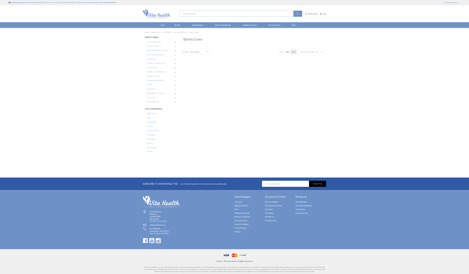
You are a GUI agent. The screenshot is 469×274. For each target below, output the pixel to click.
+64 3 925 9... (165, 231)
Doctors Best (152, 148)
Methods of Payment (242, 213)
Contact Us (238, 202)
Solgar (149, 118)
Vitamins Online (153, 46)
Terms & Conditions (241, 224)
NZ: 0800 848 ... (155, 229)
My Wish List (269, 217)
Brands (177, 25)
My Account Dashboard (273, 206)
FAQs (236, 209)
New (163, 25)
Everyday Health (153, 130)
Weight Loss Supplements (156, 72)
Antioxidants (151, 59)
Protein (149, 85)
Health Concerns (250, 25)
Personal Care (274, 25)
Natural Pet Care (153, 102)
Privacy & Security (240, 221)
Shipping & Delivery (241, 206)
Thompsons (151, 135)
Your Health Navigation (304, 206)
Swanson (150, 126)
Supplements (197, 25)
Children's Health (153, 76)
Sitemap (237, 232)
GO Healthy (151, 139)
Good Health (151, 122)
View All (149, 151)
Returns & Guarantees (242, 217)
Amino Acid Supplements (156, 55)
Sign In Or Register (271, 202)
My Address (269, 213)
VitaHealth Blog (301, 202)
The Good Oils (152, 67)
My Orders (269, 209)
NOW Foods (151, 113)
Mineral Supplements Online (157, 50)
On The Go (151, 97)
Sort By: (186, 52)
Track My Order (271, 221)
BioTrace (150, 143)
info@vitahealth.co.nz (157, 225)
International (300, 209)
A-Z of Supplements (154, 42)
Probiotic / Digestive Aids (156, 63)
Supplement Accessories (156, 93)
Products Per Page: (307, 52)
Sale (293, 25)
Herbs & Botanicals (223, 25)
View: (282, 52)
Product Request (240, 228)
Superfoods (151, 89)
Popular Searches (302, 213)
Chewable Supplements (155, 80)
